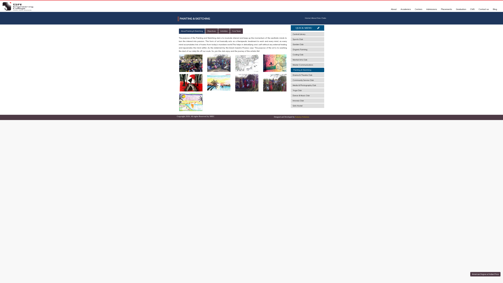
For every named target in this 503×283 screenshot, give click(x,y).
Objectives (211, 31)
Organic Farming (300, 49)
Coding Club (298, 54)
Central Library (299, 34)
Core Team (236, 31)
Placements (446, 9)
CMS (472, 9)
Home (307, 18)
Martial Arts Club (300, 60)
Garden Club (298, 44)
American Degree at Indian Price (485, 274)
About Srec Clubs (318, 18)
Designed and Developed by (291, 117)
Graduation (461, 9)
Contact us (484, 9)
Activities (224, 31)
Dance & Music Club (301, 95)
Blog (495, 9)
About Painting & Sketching (192, 31)
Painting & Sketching (302, 70)
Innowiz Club (298, 100)
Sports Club (298, 39)
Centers (418, 9)
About (394, 9)
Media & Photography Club (304, 85)
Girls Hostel (297, 106)
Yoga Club (297, 90)
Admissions (431, 9)
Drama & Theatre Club (302, 75)
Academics (406, 9)
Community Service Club (303, 80)
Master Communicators (303, 65)
